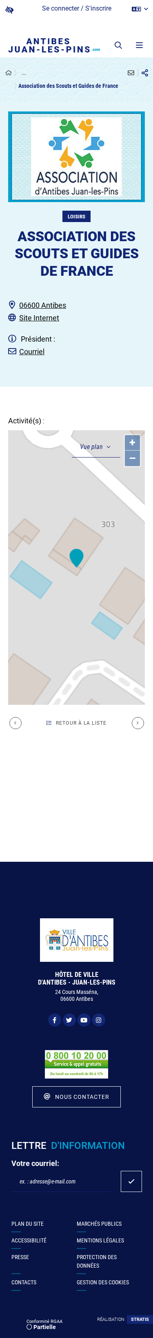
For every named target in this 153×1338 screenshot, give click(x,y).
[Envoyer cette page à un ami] (131, 72)
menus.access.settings (9, 10)
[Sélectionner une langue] (140, 9)
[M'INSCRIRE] (131, 1181)
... (24, 73)
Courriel (31, 351)
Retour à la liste (81, 723)
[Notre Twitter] (69, 1019)
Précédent (15, 723)
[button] (118, 45)
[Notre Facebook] (54, 1019)
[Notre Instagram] (98, 1019)
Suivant (138, 723)
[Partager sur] (145, 72)
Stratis (140, 1319)
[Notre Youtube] (84, 1019)
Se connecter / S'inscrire (76, 8)
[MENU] (139, 45)
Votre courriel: (35, 1163)
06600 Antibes (42, 305)
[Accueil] (8, 73)
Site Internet (39, 318)
